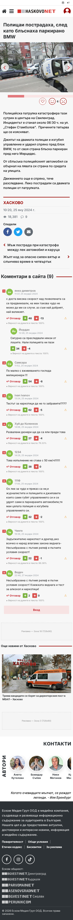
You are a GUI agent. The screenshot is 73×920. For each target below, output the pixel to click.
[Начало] (4, 11)
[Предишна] (5, 67)
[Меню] (11, 11)
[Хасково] (36, 11)
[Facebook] (6, 859)
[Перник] (16, 902)
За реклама (54, 847)
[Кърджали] (21, 879)
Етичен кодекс (12, 847)
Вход (36, 609)
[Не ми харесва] (65, 101)
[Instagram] (18, 859)
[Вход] (67, 11)
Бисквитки (34, 847)
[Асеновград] (21, 890)
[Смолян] (23, 896)
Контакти (57, 744)
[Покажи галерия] (69, 53)
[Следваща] (68, 67)
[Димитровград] (24, 873)
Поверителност (12, 841)
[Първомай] (18, 885)
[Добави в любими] (43, 101)
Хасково (13, 202)
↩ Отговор (13, 318)
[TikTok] (30, 859)
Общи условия (38, 841)
